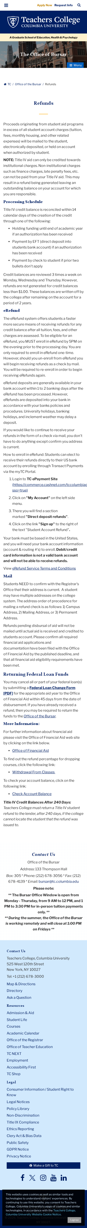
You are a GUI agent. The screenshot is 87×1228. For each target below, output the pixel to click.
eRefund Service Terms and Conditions (44, 568)
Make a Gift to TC (45, 1165)
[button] (6, 5)
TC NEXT (14, 1054)
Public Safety (18, 1143)
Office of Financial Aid (30, 750)
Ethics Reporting (20, 1129)
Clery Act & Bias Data (24, 1136)
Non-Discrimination (23, 1115)
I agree (74, 1220)
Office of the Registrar (25, 1040)
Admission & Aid (20, 1013)
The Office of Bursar (43, 54)
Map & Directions (21, 984)
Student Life (17, 1020)
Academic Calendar (23, 1033)
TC (9, 84)
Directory (14, 991)
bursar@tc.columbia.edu (59, 881)
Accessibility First (21, 1067)
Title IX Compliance (23, 1122)
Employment (17, 1060)
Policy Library (18, 1109)
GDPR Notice (18, 1149)
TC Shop (14, 1074)
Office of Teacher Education (30, 1047)
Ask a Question (19, 997)
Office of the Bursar (28, 84)
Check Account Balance (32, 794)
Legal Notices (18, 1102)
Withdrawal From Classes (33, 772)
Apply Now (44, 5)
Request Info (63, 5)
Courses (13, 1026)
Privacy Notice (19, 1156)
